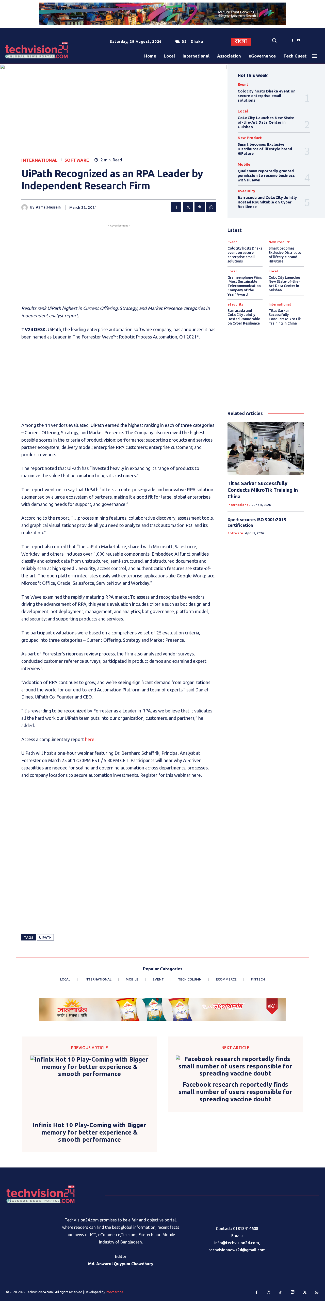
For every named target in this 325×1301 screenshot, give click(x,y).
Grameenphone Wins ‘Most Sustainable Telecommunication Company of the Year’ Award (245, 285)
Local (243, 111)
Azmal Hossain (48, 207)
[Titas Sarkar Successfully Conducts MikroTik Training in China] (266, 448)
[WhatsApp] (211, 207)
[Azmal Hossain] (25, 207)
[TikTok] (280, 1292)
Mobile (244, 164)
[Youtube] (299, 40)
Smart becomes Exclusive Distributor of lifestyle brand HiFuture (265, 149)
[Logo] (18, 50)
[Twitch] (293, 1292)
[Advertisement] (118, 263)
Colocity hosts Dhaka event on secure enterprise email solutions (267, 95)
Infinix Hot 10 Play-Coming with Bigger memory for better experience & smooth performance (89, 1132)
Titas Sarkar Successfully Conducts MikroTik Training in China (285, 317)
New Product (250, 138)
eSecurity (246, 191)
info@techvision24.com (236, 1242)
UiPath (45, 937)
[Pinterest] (199, 207)
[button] (274, 40)
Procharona (114, 1292)
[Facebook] (292, 40)
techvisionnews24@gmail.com (237, 1250)
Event (243, 84)
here (89, 739)
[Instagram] (268, 1292)
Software (76, 160)
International (39, 160)
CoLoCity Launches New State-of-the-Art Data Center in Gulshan (267, 122)
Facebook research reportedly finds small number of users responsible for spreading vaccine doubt (235, 1092)
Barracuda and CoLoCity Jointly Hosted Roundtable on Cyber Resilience (267, 202)
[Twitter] (188, 207)
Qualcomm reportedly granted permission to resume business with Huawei (266, 175)
